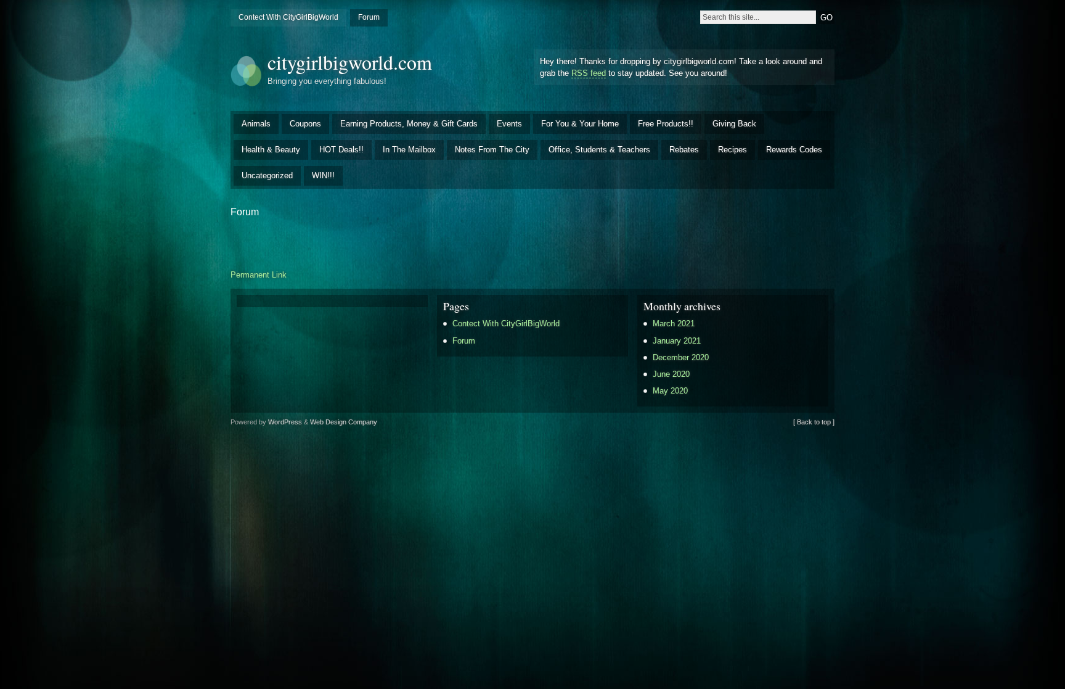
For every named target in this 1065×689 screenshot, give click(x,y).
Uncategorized (267, 175)
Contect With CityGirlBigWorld (288, 17)
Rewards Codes (794, 149)
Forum (369, 17)
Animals (256, 123)
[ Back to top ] (813, 422)
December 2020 (681, 357)
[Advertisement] (532, 241)
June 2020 (671, 374)
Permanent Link (259, 274)
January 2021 (677, 340)
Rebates (684, 149)
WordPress (285, 422)
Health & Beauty (271, 149)
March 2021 (674, 323)
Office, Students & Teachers (599, 149)
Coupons (305, 123)
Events (509, 123)
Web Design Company (343, 422)
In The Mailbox (409, 149)
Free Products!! (665, 123)
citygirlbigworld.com (349, 62)
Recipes (732, 149)
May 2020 (670, 390)
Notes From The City (492, 149)
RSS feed (588, 73)
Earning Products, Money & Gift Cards (409, 123)
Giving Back (734, 123)
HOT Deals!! (341, 149)
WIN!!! (323, 175)
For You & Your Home (580, 123)
